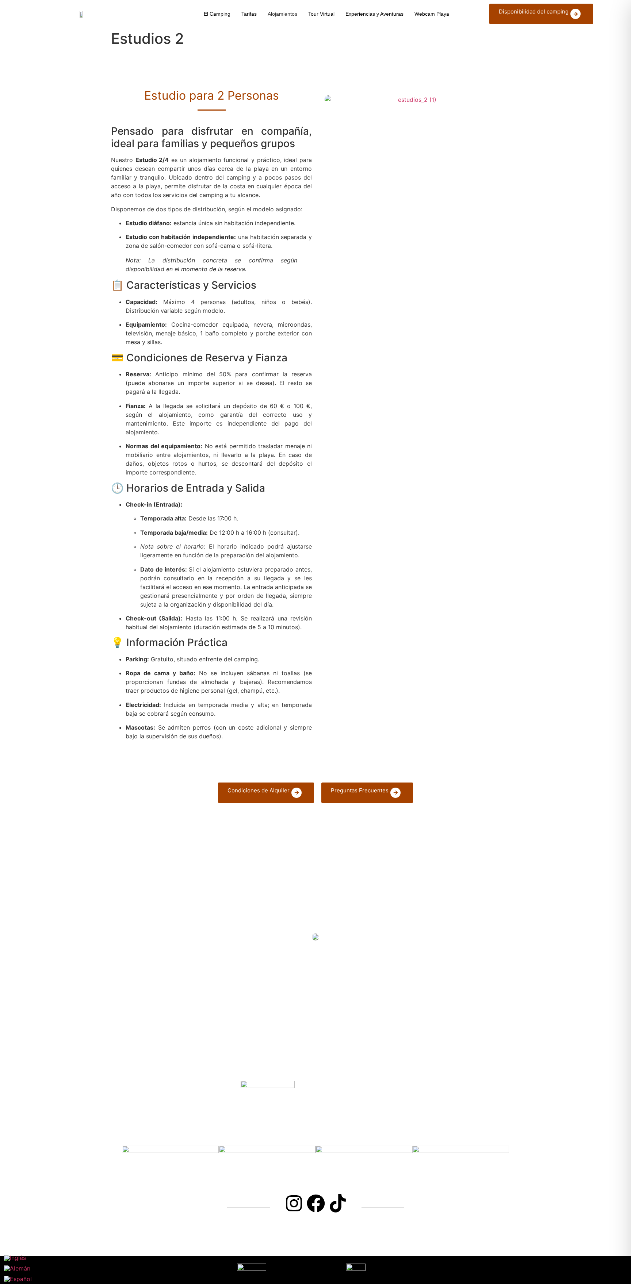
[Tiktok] (338, 1203)
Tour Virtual (321, 14)
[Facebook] (316, 1203)
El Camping (217, 14)
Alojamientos (282, 14)
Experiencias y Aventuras (374, 14)
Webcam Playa (431, 14)
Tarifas (249, 14)
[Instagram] (294, 1203)
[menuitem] (17, 1258)
